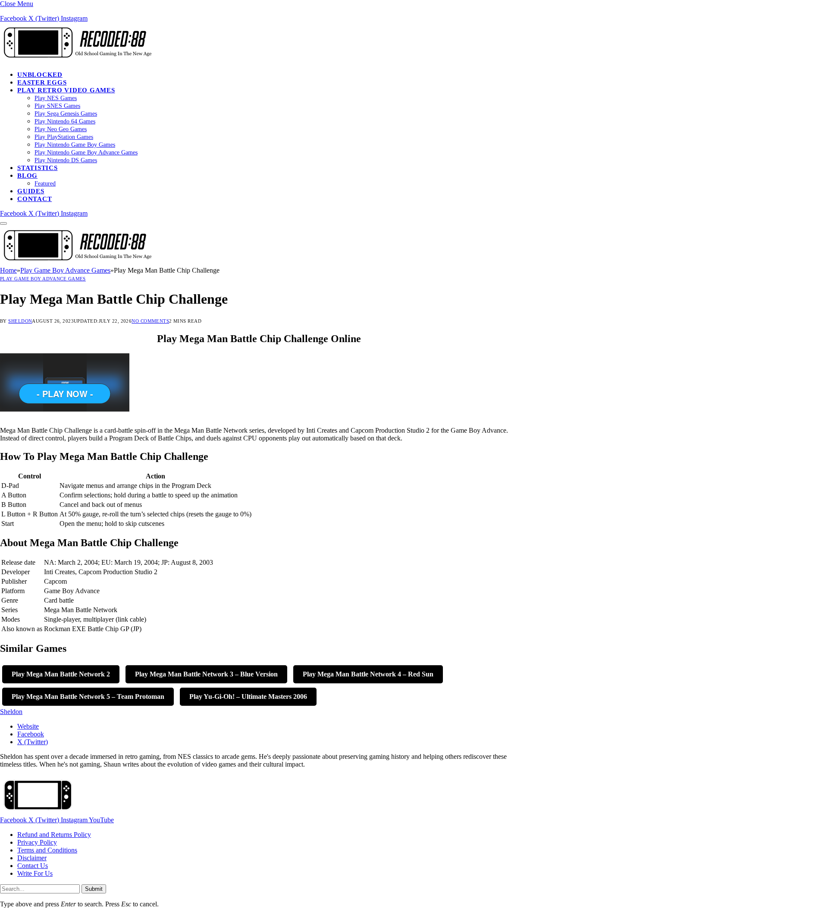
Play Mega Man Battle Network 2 (61, 674)
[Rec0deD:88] (76, 59)
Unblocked (40, 74)
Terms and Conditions (47, 850)
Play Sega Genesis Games (65, 113)
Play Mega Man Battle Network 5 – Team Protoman (88, 696)
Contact (34, 198)
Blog (27, 175)
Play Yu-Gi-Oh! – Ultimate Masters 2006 (248, 696)
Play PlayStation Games (63, 137)
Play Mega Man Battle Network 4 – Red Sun (368, 674)
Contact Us (32, 865)
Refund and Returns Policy (54, 834)
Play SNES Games (57, 106)
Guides (30, 191)
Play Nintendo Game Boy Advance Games (86, 152)
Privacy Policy (37, 842)
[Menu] (3, 223)
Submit (94, 889)
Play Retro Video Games (66, 90)
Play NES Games (55, 98)
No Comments (150, 321)
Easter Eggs (41, 82)
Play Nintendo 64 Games (64, 121)
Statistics (37, 167)
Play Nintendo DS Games (65, 160)
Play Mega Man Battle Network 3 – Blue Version (206, 674)
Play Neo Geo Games (60, 129)
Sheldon (20, 321)
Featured (45, 183)
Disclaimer (32, 858)
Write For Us (35, 873)
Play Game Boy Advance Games (43, 278)
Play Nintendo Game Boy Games (74, 144)
